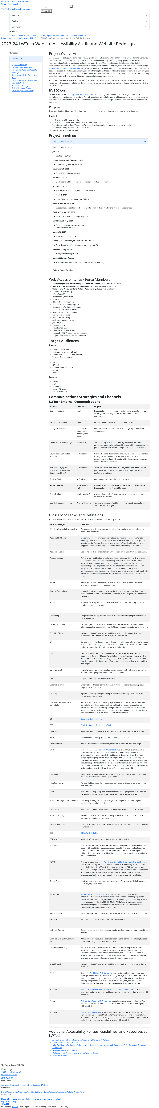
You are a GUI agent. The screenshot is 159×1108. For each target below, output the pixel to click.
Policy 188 (85, 845)
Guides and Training (20, 85)
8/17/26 (15, 1107)
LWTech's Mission (59, 1055)
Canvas (28, 35)
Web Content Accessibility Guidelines (96, 1001)
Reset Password (72, 35)
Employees (16, 21)
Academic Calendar (17, 35)
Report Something (8, 1101)
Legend (49, 35)
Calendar (36, 1099)
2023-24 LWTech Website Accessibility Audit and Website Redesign (24, 70)
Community (16, 27)
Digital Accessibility (26, 38)
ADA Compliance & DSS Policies (65, 1042)
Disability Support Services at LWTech (96, 725)
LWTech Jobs (22, 1092)
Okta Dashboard (59, 35)
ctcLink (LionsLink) (38, 35)
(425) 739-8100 (7, 1078)
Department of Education (91, 719)
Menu (44, 11)
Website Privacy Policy (76, 1092)
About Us (12, 38)
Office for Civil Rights (89, 833)
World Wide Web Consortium (102, 973)
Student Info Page (8, 1099)
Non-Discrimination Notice (38, 1092)
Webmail (82, 35)
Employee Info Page (24, 1099)
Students (15, 15)
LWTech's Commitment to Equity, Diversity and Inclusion (75, 1053)
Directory (43, 1099)
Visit (3, 4)
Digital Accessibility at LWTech (64, 1050)
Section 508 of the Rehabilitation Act (95, 894)
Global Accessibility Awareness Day (104, 750)
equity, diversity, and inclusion (81, 94)
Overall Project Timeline (62, 141)
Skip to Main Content (8, 1)
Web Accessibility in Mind (91, 1012)
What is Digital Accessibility (23, 90)
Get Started (13, 4)
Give (6, 4)
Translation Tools (54, 1099)
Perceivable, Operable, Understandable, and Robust (125, 862)
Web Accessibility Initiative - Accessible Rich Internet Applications (107, 989)
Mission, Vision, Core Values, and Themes (66, 68)
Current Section (18, 59)
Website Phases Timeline (63, 270)
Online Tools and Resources (23, 88)
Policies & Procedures (58, 1092)
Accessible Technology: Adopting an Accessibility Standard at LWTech (80, 1040)
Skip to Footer (23, 1)
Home (3, 38)
